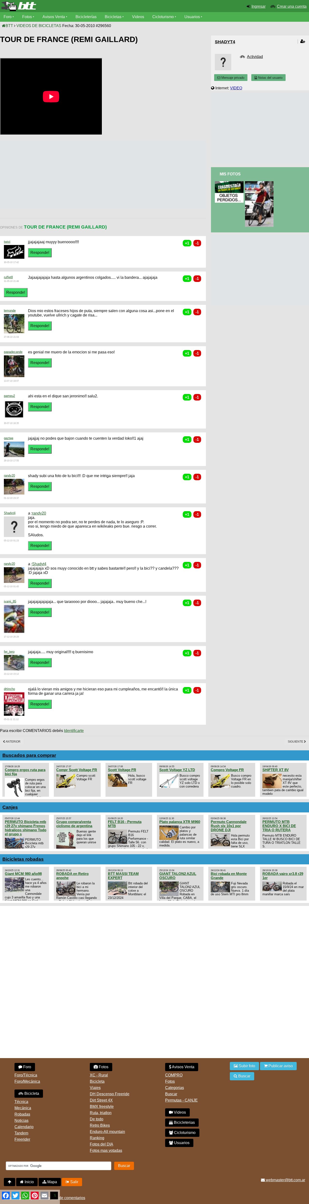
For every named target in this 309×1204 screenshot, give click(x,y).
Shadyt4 (9, 513)
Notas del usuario (269, 77)
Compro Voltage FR (227, 770)
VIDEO (236, 88)
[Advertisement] (88, 174)
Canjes (10, 807)
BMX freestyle (102, 1106)
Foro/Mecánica (27, 1081)
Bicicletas (113, 17)
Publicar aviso (280, 1066)
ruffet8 (8, 277)
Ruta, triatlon (101, 1113)
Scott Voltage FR (122, 770)
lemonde (10, 310)
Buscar (171, 1094)
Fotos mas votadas (106, 1150)
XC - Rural (99, 1075)
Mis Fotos (230, 174)
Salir (73, 1182)
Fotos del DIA (101, 1144)
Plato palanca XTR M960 (179, 822)
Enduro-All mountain (107, 1132)
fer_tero (9, 651)
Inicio (29, 1182)
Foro (8, 17)
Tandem (21, 1133)
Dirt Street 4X (101, 1100)
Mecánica (22, 1108)
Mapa (51, 1182)
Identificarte (74, 731)
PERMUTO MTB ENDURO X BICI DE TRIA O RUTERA (279, 826)
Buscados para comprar (29, 755)
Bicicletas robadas (23, 859)
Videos (138, 17)
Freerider (22, 1139)
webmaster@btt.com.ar (285, 1180)
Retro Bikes (100, 1125)
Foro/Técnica (25, 1075)
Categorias (174, 1088)
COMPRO (174, 1075)
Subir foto (246, 1066)
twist (7, 242)
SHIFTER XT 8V (275, 770)
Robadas (22, 1114)
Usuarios (192, 17)
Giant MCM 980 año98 (23, 874)
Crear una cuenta (292, 6)
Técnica (21, 1102)
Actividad (255, 57)
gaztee (8, 438)
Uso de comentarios (68, 1198)
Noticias (21, 1120)
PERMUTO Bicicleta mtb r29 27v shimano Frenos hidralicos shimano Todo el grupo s (25, 828)
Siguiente (296, 741)
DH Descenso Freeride (109, 1094)
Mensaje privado (232, 77)
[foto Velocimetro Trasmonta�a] (230, 183)
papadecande (13, 352)
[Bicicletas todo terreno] (51, 6)
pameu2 (9, 396)
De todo (96, 1119)
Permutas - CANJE (181, 1100)
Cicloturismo (163, 17)
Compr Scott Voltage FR (76, 770)
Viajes (95, 1088)
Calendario (24, 1127)
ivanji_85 (10, 601)
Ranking (97, 1138)
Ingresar (259, 6)
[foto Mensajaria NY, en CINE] (260, 183)
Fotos (27, 17)
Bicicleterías (86, 17)
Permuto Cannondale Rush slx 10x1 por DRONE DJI (228, 826)
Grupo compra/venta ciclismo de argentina (74, 824)
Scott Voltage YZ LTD (177, 770)
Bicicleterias (184, 1122)
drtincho (9, 689)
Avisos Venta (53, 17)
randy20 (9, 475)
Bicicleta (31, 1093)
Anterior (13, 741)
